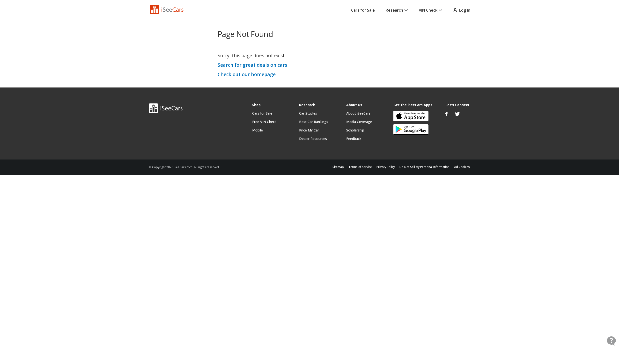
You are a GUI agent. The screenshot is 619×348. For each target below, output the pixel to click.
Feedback (353, 138)
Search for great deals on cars (252, 65)
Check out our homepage (247, 74)
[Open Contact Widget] (611, 341)
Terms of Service (360, 167)
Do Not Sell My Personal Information (424, 167)
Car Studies (308, 113)
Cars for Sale (363, 10)
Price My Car (309, 130)
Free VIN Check (264, 121)
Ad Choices (462, 167)
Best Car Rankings (313, 121)
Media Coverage (359, 121)
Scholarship (355, 130)
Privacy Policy (385, 167)
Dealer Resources (313, 138)
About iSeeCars (358, 113)
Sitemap (338, 167)
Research (394, 10)
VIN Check (428, 10)
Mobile (257, 130)
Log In (463, 10)
